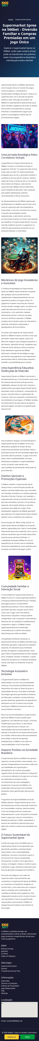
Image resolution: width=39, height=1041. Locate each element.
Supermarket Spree (9, 966)
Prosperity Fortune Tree (10, 971)
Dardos (4, 968)
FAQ (2, 991)
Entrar (27, 1037)
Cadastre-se (11, 1037)
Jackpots (4, 951)
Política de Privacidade (10, 986)
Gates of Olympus (8, 956)
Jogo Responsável (8, 988)
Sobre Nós (5, 981)
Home (10, 19)
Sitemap (4, 993)
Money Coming (7, 949)
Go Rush (4, 954)
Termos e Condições (9, 983)
